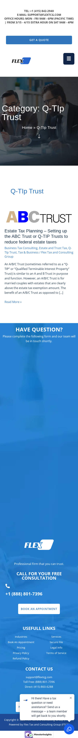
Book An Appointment (21, 642)
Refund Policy (21, 658)
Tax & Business (28, 252)
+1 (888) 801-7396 (23, 594)
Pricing (21, 647)
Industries (21, 636)
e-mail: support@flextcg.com (39, 15)
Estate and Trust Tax (53, 248)
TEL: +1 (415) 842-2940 (39, 11)
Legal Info (56, 647)
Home (27, 127)
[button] (68, 59)
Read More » (13, 302)
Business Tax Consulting (21, 248)
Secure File (56, 642)
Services (56, 636)
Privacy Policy (21, 653)
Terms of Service (56, 653)
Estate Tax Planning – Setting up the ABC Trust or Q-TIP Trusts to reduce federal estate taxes (36, 237)
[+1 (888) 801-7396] (7, 586)
